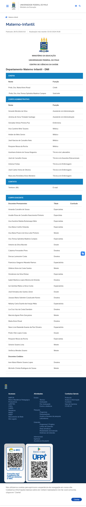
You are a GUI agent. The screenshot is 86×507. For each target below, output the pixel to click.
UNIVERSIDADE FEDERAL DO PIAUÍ (34, 5)
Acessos (11, 393)
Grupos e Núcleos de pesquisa (50, 416)
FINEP (10, 415)
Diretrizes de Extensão (47, 433)
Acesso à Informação (72, 400)
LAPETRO (11, 404)
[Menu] (7, 6)
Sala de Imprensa (71, 404)
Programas (43, 412)
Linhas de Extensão (46, 426)
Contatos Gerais (71, 393)
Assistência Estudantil (41, 441)
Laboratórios (44, 418)
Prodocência (12, 402)
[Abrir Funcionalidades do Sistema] (76, 6)
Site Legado (12, 419)
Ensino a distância (46, 406)
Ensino (36, 398)
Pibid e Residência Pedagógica (19, 400)
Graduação (43, 402)
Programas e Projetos (47, 424)
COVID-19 (68, 406)
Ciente (76, 499)
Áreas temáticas (45, 429)
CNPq (10, 406)
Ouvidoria (68, 402)
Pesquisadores (45, 414)
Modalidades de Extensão (48, 431)
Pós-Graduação (45, 404)
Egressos (37, 439)
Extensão (37, 422)
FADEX (10, 412)
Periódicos (12, 410)
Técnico (42, 400)
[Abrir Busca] (80, 6)
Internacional (38, 437)
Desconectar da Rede (15, 417)
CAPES (10, 408)
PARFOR (11, 398)
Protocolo (68, 398)
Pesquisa (37, 410)
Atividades (38, 393)
